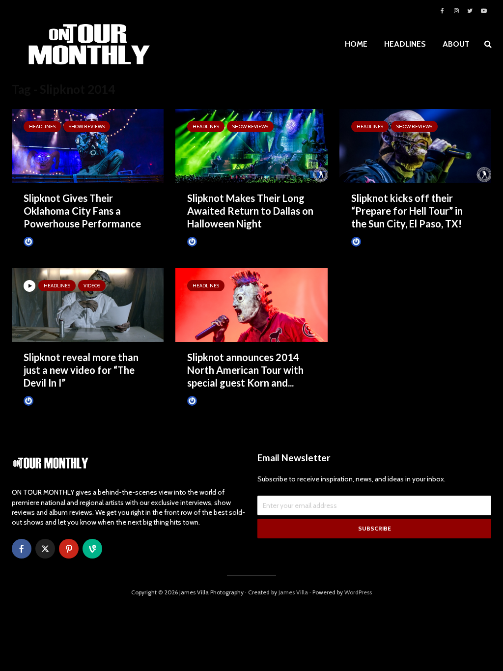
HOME (356, 44)
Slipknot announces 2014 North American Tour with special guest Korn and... (245, 370)
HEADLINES (405, 44)
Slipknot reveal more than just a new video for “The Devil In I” (81, 370)
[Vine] (92, 549)
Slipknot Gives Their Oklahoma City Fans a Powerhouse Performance (82, 210)
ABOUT (456, 44)
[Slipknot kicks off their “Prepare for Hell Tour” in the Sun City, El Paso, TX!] (415, 145)
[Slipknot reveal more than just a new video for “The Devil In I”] (88, 304)
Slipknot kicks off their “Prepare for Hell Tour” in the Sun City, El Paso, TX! (407, 210)
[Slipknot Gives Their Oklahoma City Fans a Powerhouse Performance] (88, 145)
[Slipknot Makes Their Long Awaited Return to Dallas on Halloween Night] (251, 145)
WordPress (358, 592)
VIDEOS (92, 285)
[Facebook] (21, 549)
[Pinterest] (69, 549)
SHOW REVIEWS (87, 126)
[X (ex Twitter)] (45, 549)
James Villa (48, 241)
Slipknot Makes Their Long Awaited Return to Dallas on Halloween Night (250, 210)
